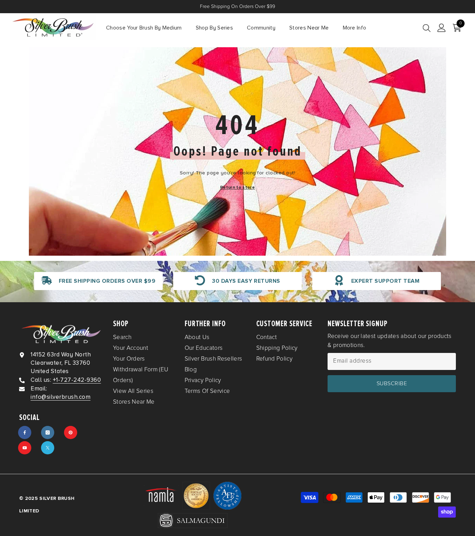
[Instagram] (47, 432)
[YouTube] (24, 447)
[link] (98, 281)
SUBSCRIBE (392, 383)
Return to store (237, 187)
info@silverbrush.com (60, 397)
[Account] (441, 28)
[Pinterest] (70, 432)
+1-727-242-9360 (77, 380)
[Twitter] (47, 447)
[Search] (426, 28)
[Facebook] (24, 432)
